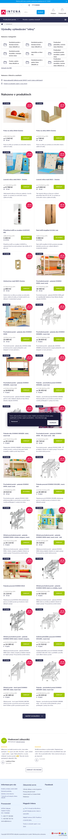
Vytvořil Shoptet (63, 835)
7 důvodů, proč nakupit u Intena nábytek (9, 797)
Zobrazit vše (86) (6, 68)
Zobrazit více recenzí (34, 770)
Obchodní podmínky (6, 791)
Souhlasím (52, 423)
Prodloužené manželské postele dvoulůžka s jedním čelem (59, 53)
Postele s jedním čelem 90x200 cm (14, 62)
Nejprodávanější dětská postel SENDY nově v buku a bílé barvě (23, 80)
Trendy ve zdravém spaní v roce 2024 (15, 84)
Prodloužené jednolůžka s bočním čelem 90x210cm (59, 45)
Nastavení (14, 421)
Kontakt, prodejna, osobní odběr (9, 789)
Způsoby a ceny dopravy (7, 794)
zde (45, 418)
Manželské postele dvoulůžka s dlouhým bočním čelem (15, 53)
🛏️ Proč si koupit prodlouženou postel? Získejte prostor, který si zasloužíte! (31, 811)
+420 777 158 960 (8, 816)
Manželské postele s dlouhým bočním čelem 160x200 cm (14, 45)
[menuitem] (11, 19)
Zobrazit (26, 138)
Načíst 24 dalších (32, 716)
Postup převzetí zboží (29, 792)
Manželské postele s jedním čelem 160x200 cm (37, 62)
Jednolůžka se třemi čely (36, 53)
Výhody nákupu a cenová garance (32, 789)
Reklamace (26, 796)
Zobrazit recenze (20, 742)
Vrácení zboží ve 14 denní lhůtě (31, 794)
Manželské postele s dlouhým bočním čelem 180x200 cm (37, 45)
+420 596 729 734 (8, 818)
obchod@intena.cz (6, 821)
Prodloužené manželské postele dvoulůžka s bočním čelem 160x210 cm (59, 62)
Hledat (40, 12)
